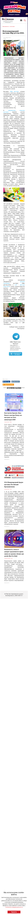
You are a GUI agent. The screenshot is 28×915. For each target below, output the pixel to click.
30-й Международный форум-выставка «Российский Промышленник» (13, 484)
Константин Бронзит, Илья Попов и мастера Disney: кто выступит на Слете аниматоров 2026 (13, 416)
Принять (14, 912)
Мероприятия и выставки (9, 26)
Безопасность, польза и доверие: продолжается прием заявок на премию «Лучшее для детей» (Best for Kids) (14, 553)
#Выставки (5, 379)
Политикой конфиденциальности (14, 907)
